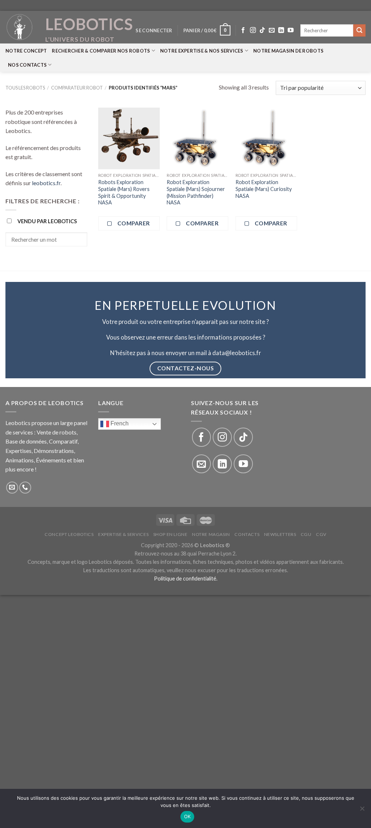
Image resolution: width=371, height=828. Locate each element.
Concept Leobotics (69, 534)
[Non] (362, 810)
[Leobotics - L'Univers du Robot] (19, 27)
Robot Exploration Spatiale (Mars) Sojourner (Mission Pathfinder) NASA (196, 192)
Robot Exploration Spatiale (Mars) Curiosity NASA (263, 189)
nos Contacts (27, 65)
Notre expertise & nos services (201, 51)
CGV (321, 534)
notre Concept (26, 51)
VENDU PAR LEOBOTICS (47, 221)
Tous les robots (25, 88)
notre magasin (211, 534)
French (119, 423)
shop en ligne (170, 534)
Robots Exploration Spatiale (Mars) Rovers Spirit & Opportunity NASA (124, 192)
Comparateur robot (77, 88)
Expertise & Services (123, 534)
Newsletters (280, 534)
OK (187, 816)
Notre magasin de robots (288, 51)
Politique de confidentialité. (185, 578)
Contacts (246, 534)
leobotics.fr (46, 182)
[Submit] (359, 30)
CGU (306, 534)
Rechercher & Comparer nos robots (101, 51)
